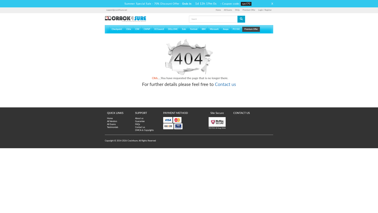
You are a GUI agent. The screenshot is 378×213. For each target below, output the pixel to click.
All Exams (228, 10)
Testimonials (112, 127)
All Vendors (112, 121)
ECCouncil (159, 29)
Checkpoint (117, 29)
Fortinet (193, 29)
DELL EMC (173, 29)
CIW (137, 29)
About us (139, 118)
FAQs (237, 10)
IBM (204, 29)
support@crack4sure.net (116, 10)
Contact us (225, 84)
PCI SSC (236, 29)
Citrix (128, 29)
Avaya (225, 29)
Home (218, 10)
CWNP (147, 29)
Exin (184, 29)
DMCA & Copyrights (144, 130)
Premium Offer (249, 10)
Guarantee (140, 121)
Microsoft (214, 29)
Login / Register (265, 10)
